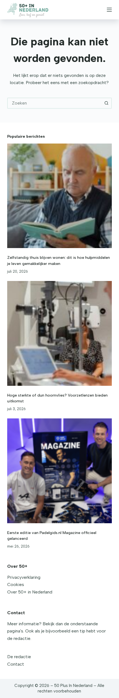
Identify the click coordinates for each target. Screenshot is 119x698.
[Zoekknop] (106, 103)
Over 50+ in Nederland (29, 592)
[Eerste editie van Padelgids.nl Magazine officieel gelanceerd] (59, 470)
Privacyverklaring (23, 577)
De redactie (19, 656)
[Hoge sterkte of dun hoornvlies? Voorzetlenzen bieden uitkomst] (59, 333)
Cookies (15, 584)
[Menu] (109, 9)
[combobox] (54, 103)
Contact (15, 664)
